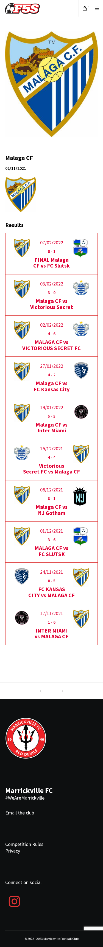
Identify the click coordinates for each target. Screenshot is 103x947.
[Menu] (95, 8)
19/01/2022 (51, 407)
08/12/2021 (51, 489)
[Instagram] (14, 900)
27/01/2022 (51, 366)
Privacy (12, 851)
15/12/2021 (51, 448)
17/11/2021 (51, 613)
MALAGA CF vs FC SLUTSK (51, 550)
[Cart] (83, 8)
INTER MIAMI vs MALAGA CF (51, 633)
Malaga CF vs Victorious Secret (51, 303)
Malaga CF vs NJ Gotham (52, 509)
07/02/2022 (51, 242)
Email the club (19, 813)
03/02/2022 (51, 284)
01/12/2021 (51, 531)
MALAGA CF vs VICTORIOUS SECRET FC (51, 344)
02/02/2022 (51, 325)
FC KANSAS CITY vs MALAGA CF (51, 592)
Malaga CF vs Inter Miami (52, 427)
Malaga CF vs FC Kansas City (51, 386)
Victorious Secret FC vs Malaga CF (51, 468)
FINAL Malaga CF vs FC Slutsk (51, 262)
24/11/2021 (51, 572)
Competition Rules (24, 844)
